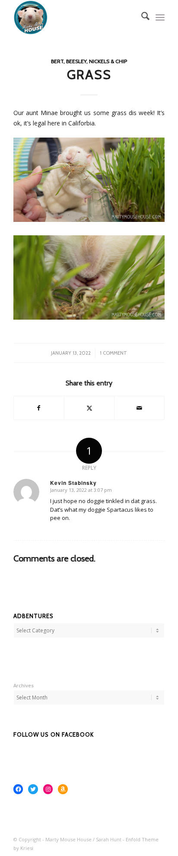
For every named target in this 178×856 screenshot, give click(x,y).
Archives (23, 685)
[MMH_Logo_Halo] (73, 17)
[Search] (141, 17)
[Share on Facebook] (39, 408)
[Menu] (160, 17)
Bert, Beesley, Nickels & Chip (89, 61)
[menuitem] (141, 17)
